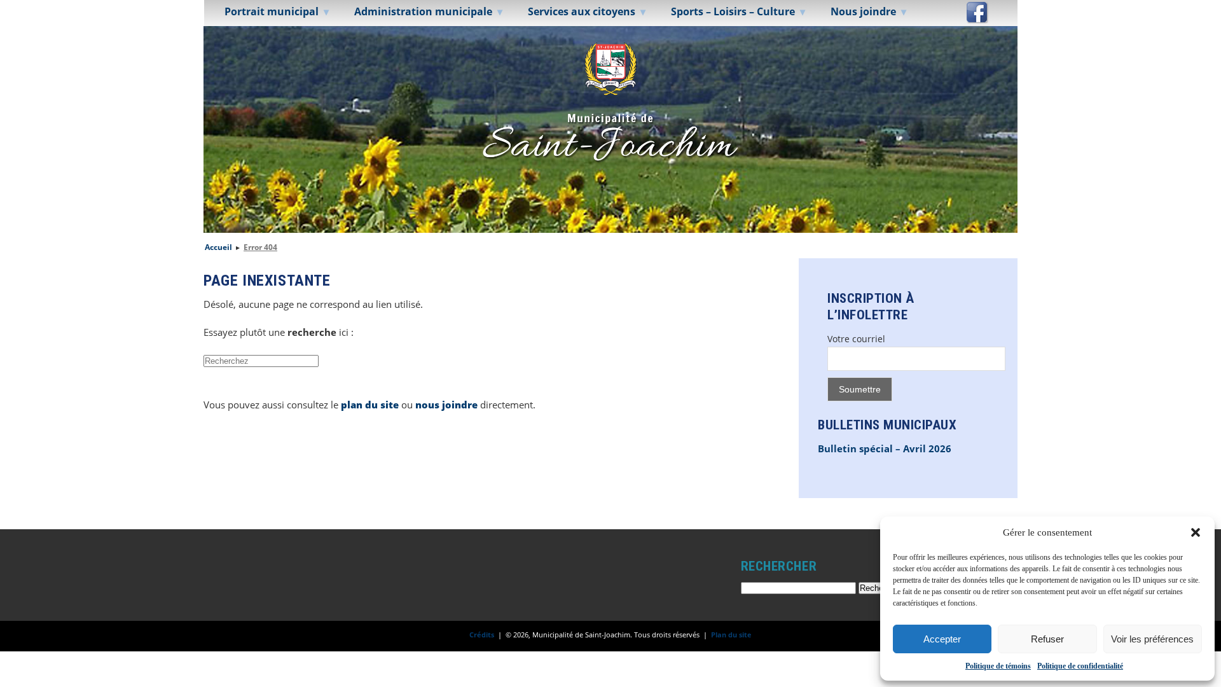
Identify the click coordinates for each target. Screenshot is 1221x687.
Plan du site (731, 634)
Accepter (942, 639)
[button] (1195, 532)
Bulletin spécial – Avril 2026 (884, 449)
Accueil (218, 247)
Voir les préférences (1152, 639)
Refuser (1047, 639)
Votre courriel (856, 339)
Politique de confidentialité (1080, 666)
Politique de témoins (998, 666)
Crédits (481, 634)
